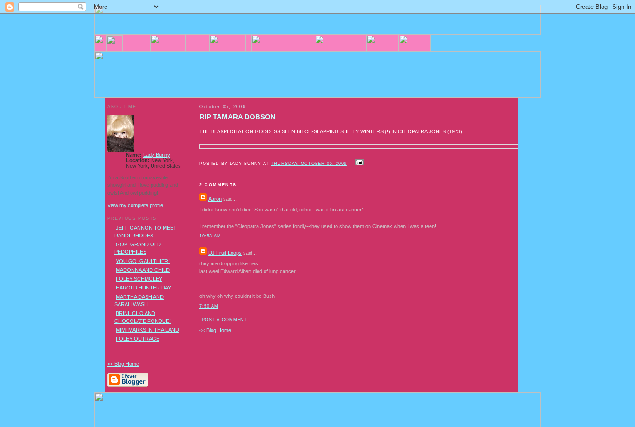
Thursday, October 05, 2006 (309, 163)
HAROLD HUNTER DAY (143, 287)
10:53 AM (210, 236)
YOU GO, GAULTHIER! (143, 261)
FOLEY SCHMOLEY (139, 279)
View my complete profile (135, 205)
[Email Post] (358, 163)
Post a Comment (224, 319)
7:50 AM (208, 306)
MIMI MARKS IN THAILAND (147, 330)
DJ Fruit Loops (225, 253)
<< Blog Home (215, 330)
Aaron (215, 199)
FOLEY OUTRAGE (137, 339)
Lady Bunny (156, 155)
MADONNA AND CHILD (143, 270)
